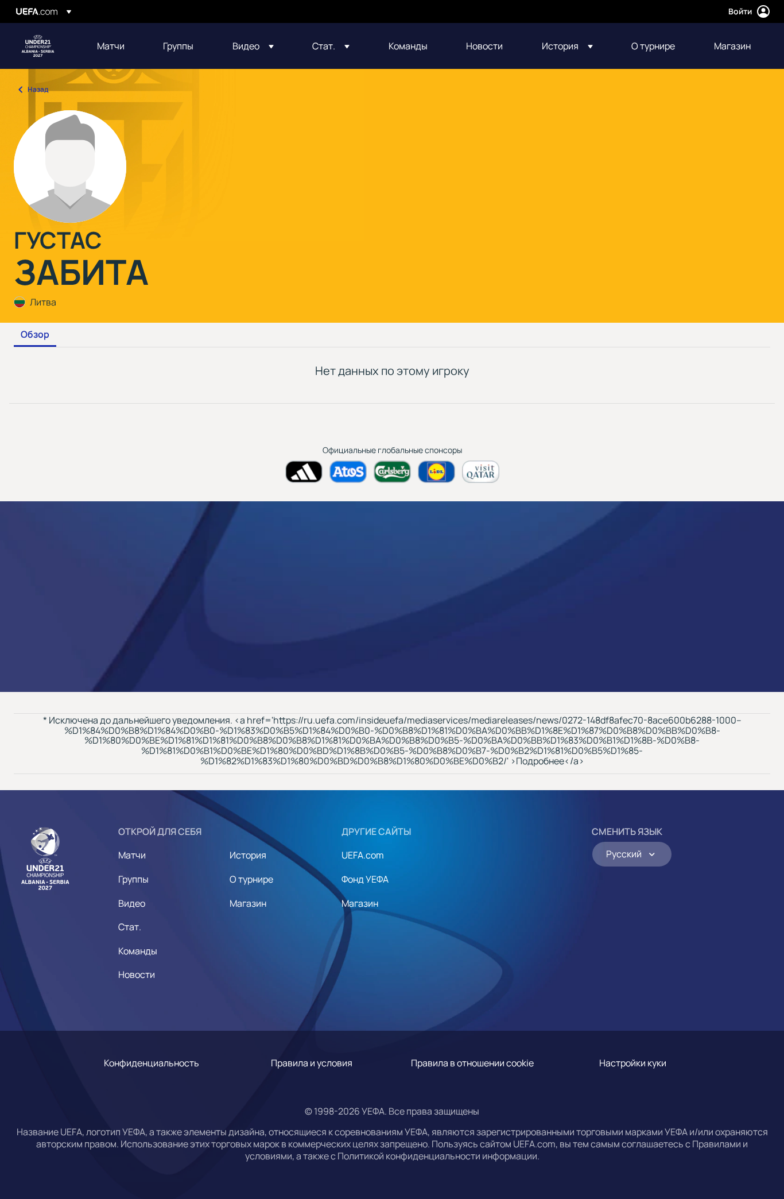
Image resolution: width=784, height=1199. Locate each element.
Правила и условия (311, 1063)
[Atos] (348, 472)
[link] (111, 46)
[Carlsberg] (392, 472)
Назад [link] (38, 89)
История (248, 855)
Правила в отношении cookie (472, 1063)
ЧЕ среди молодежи (38, 46)
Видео (131, 903)
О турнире (251, 879)
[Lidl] (436, 472)
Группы (133, 879)
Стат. (129, 926)
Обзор (35, 335)
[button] (253, 46)
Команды (137, 951)
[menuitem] (116, 46)
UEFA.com (362, 855)
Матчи (132, 855)
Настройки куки (632, 1063)
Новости (136, 974)
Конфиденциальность (151, 1063)
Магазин (248, 903)
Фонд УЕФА (365, 879)
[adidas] (304, 472)
